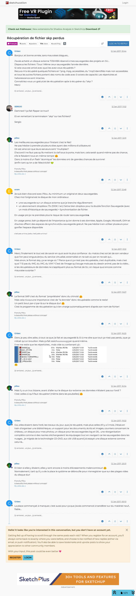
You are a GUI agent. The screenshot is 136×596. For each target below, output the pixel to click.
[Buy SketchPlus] (68, 579)
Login (27, 557)
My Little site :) (20, 174)
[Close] (127, 530)
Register (15, 557)
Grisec (17, 51)
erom (17, 189)
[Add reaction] (102, 97)
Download (92, 29)
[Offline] (10, 108)
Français (13, 44)
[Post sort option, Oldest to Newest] (102, 43)
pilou (16, 138)
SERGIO (18, 106)
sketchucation (18, 2)
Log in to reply (118, 43)
